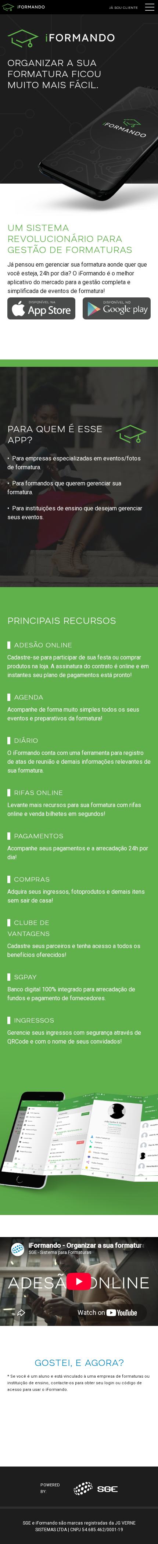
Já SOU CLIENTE (123, 8)
